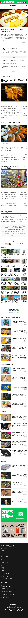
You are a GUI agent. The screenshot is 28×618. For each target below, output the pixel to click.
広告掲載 (2, 570)
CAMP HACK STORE (4, 556)
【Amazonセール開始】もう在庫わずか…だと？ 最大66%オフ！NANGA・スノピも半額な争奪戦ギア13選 (19, 452)
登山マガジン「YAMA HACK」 (6, 585)
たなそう (26, 428)
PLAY (2, 564)
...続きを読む (24, 52)
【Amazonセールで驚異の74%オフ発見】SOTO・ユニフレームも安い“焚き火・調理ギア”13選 (19, 467)
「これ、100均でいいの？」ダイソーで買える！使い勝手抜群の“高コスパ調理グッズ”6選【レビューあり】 (19, 434)
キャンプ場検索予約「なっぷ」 (6, 596)
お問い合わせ (3, 568)
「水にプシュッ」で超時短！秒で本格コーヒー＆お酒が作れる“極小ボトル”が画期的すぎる (19, 379)
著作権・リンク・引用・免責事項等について (8, 575)
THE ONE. (2, 561)
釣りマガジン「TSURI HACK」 (6, 586)
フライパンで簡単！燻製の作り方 (9, 63)
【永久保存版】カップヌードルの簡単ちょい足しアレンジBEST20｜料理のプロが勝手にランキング (19, 340)
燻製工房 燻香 (6, 103)
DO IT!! (2, 559)
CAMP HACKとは (4, 548)
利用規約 (2, 572)
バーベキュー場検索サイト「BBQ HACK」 (8, 589)
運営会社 (2, 565)
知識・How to (3, 478)
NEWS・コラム (3, 420)
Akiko (26, 333)
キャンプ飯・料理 (12, 312)
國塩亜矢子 (25, 324)
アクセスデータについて (5, 576)
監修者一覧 (3, 554)
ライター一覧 (3, 553)
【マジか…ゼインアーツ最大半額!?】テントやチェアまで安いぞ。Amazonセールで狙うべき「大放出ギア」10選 (19, 501)
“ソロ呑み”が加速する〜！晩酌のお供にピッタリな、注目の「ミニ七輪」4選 (19, 425)
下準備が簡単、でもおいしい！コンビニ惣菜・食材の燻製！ (13, 67)
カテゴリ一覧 (3, 551)
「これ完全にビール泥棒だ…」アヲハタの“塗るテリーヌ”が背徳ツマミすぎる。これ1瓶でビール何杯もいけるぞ (19, 404)
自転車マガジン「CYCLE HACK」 (6, 588)
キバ (26, 477)
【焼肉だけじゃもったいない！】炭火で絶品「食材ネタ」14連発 (19, 348)
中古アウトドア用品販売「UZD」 (7, 597)
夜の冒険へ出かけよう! (5, 562)
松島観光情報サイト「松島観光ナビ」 (7, 593)
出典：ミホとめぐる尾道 (5, 143)
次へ (21, 243)
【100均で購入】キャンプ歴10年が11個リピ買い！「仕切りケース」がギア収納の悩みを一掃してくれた (19, 443)
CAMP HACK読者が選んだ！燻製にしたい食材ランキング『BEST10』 (19, 330)
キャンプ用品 (3, 398)
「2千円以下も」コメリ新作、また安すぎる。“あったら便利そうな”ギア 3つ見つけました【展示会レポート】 (19, 416)
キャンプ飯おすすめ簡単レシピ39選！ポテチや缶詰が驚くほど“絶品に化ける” (19, 357)
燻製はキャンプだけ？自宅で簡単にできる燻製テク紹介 (13, 60)
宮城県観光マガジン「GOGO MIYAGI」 (8, 594)
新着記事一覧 (3, 550)
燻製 (18, 312)
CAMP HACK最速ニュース (23, 419)
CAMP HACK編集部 (11, 48)
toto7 (26, 350)
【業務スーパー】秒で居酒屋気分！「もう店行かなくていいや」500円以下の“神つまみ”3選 (19, 323)
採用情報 (2, 567)
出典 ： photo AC (4, 189)
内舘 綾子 (25, 380)
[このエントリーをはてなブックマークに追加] (15, 310)
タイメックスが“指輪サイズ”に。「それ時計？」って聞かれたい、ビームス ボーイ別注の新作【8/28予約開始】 (19, 493)
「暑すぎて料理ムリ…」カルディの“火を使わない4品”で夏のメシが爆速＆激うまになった (19, 387)
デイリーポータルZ (9, 235)
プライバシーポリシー (5, 573)
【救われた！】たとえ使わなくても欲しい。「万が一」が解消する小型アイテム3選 (19, 396)
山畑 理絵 (25, 446)
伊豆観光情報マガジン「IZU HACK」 (7, 591)
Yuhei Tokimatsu (25, 397)
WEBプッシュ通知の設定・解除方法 (7, 578)
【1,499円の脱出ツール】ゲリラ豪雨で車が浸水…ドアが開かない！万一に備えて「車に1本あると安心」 (19, 475)
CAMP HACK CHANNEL (5, 558)
